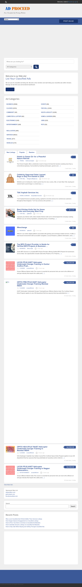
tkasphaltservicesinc (36, 195)
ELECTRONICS (11, 120)
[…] (59, 166)
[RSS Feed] (6, 2)
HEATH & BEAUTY (46, 112)
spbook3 (29, 230)
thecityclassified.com (12, 496)
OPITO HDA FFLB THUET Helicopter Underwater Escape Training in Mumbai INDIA (32, 448)
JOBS (43, 120)
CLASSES (22, 268)
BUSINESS (22, 230)
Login (75, 2)
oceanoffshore (30, 268)
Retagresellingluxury (32, 178)
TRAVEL (22, 160)
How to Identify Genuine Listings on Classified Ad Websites (23, 524)
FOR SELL (44, 108)
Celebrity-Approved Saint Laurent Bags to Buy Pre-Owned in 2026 (31, 175)
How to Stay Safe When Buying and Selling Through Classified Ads (25, 526)
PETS (42, 124)
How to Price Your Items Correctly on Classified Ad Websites (23, 523)
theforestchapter (30, 160)
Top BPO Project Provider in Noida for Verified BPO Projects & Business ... (33, 245)
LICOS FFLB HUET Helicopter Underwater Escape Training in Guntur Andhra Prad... (33, 264)
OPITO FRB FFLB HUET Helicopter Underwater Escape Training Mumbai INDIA (32, 284)
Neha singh (30, 248)
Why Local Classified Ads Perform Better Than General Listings (24, 519)
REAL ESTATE (11, 130)
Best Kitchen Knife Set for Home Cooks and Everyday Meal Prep (31, 210)
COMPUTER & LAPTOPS (14, 116)
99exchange (22, 227)
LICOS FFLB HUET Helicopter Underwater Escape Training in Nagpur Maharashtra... (33, 468)
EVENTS (43, 104)
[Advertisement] (41, 41)
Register (70, 2)
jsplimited (29, 213)
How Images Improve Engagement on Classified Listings (22, 521)
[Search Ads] (36, 67)
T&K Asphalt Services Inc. (28, 193)
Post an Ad (68, 21)
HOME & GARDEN (46, 116)
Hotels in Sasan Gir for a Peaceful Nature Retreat (31, 157)
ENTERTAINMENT (12, 124)
